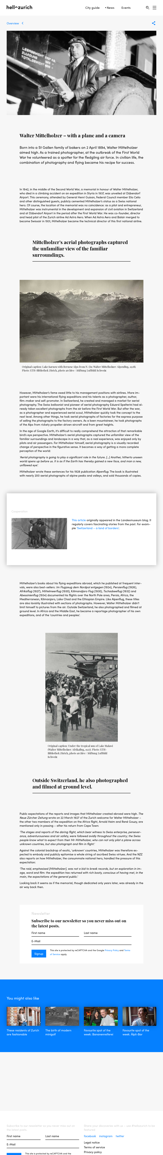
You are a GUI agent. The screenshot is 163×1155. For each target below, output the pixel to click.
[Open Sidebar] (154, 7)
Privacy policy (93, 1152)
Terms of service (94, 1147)
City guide (92, 7)
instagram (106, 1136)
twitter (120, 1136)
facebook (90, 1136)
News (110, 7)
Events (126, 7)
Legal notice (92, 1142)
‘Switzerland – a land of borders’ (98, 528)
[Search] (147, 7)
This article (79, 520)
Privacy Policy (112, 950)
